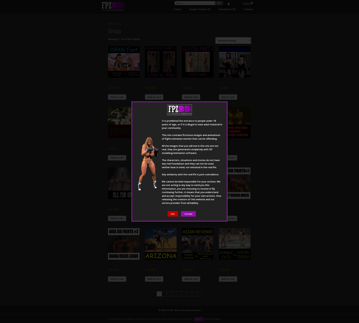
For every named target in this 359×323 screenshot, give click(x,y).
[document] (179, 161)
